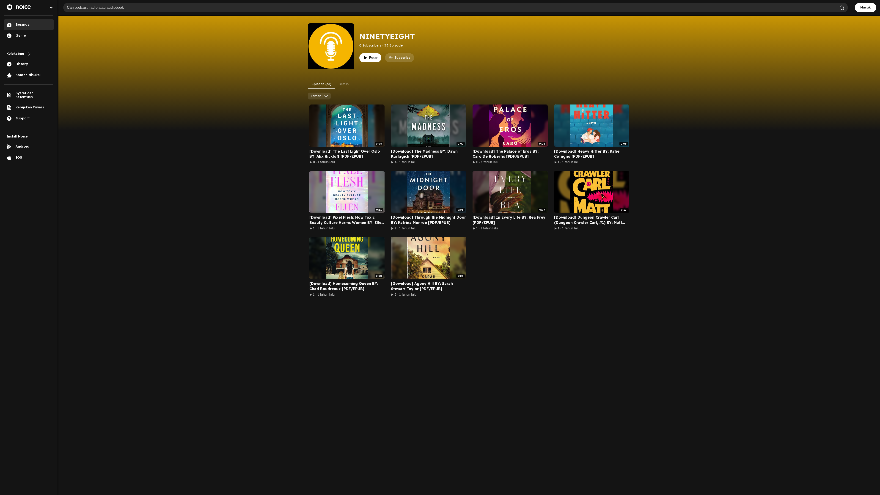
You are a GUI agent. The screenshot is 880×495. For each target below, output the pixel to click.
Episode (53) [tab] (321, 84)
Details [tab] (344, 84)
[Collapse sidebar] (51, 7)
